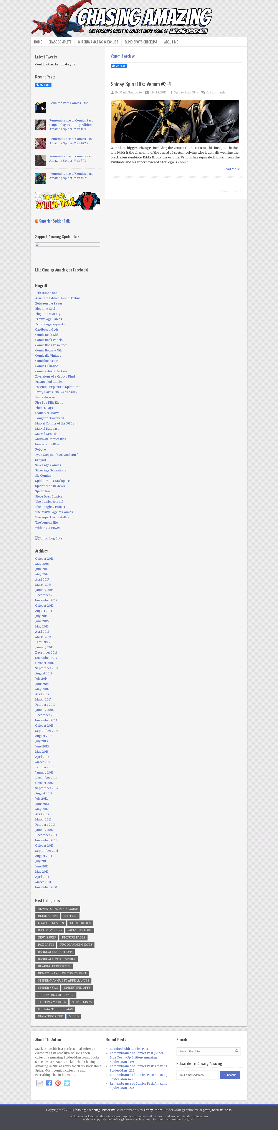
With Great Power (47, 528)
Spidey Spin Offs (186, 92)
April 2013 (42, 757)
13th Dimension (46, 293)
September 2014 (46, 668)
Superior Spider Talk (54, 221)
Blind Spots (48, 916)
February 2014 (45, 705)
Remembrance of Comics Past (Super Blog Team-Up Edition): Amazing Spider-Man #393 (71, 125)
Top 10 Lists (82, 1002)
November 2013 (46, 720)
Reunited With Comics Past (68, 103)
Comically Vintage (48, 356)
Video (74, 1016)
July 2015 (41, 616)
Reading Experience (54, 966)
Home (38, 42)
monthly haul (80, 930)
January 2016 (44, 590)
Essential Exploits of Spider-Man (58, 387)
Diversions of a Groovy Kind (55, 376)
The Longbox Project (50, 507)
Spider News (48, 988)
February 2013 (45, 767)
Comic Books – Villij (49, 350)
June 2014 (42, 684)
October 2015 (44, 605)
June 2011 (41, 866)
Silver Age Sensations (50, 470)
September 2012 (46, 788)
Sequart (40, 460)
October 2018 (44, 559)
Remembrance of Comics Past (62, 973)
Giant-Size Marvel (47, 413)
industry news (50, 930)
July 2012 (41, 798)
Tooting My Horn (52, 1002)
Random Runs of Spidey (57, 959)
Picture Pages (73, 937)
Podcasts (46, 945)
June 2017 (41, 569)
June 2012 (42, 804)
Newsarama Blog (47, 444)
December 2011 (46, 835)
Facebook (48, 1083)
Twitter (67, 1083)
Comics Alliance (46, 366)
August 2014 (43, 673)
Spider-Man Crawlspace (52, 481)
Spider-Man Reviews (50, 486)
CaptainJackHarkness (215, 1110)
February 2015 (45, 642)
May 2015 (41, 626)
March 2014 (43, 699)
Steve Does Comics (48, 496)
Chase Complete (59, 42)
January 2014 (44, 710)
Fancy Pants (153, 1110)
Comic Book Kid (46, 335)
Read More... (232, 169)
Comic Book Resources (51, 345)
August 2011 (43, 856)
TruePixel (109, 1110)
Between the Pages (49, 303)
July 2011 (41, 861)
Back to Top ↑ (231, 191)
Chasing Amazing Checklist (98, 42)
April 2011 (42, 877)
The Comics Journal (49, 502)
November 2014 (46, 658)
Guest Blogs (80, 923)
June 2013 (42, 746)
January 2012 (44, 830)
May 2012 (42, 809)
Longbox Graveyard (49, 418)
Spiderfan (42, 491)
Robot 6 (40, 449)
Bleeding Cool (45, 309)
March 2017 (43, 585)
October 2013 (44, 725)
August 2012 (43, 793)
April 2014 (42, 694)
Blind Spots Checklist (141, 42)
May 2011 (41, 872)
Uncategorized (50, 1016)
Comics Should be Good (52, 371)
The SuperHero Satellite (52, 517)
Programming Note (76, 945)
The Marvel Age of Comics (54, 512)
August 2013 (43, 736)
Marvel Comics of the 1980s (54, 423)
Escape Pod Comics (49, 382)
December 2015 (46, 595)
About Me (171, 42)
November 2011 (46, 840)
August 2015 (43, 611)
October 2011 (44, 845)
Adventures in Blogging (58, 909)
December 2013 (46, 715)
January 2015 (44, 647)
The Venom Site (46, 522)
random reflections (55, 952)
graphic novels (51, 923)
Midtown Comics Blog (50, 439)
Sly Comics (43, 476)
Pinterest (58, 1083)
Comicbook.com (46, 361)
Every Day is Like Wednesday (56, 392)
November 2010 (46, 887)
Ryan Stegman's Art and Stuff (56, 455)
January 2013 (44, 772)
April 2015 (42, 632)
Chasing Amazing (86, 1110)
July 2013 (41, 741)
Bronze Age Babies (48, 319)
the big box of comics (56, 995)
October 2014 (44, 663)
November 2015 (46, 600)
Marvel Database (47, 429)
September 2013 (46, 731)
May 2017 (41, 574)
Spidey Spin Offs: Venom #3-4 (141, 84)
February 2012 (45, 825)
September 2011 (46, 851)
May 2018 (42, 564)
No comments (216, 92)
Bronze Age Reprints (50, 324)
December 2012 (46, 778)
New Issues (47, 937)
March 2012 (43, 819)
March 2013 (43, 762)
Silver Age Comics (48, 465)
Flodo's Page (44, 408)
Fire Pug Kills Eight (49, 402)
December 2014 (46, 652)
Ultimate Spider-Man (55, 1009)
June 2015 (42, 621)
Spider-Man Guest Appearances (63, 980)
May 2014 (42, 689)
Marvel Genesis (46, 434)
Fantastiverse (45, 397)
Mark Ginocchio (130, 92)
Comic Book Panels (49, 340)
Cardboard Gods (47, 329)
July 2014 (41, 679)
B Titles (70, 916)
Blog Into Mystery (48, 314)
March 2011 (43, 882)
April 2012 (42, 814)
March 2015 (43, 637)
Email (39, 1083)
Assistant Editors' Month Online (58, 298)
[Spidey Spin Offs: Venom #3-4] (176, 121)
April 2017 (42, 579)
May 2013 (42, 752)
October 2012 (44, 783)
